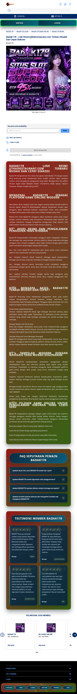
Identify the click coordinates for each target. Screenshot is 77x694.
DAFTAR (19, 23)
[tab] (37, 652)
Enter (65, 131)
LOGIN (57, 23)
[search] (38, 10)
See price (11, 645)
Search (9, 10)
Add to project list (40, 150)
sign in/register (28, 155)
